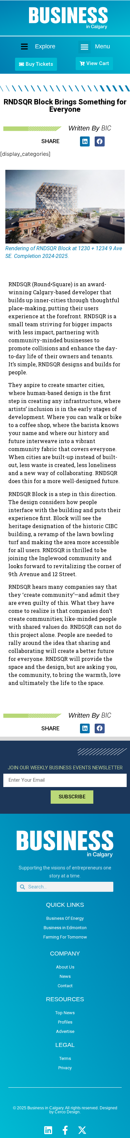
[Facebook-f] (65, 1130)
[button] (84, 47)
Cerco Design (67, 1112)
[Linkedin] (48, 1130)
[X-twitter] (82, 1130)
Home (18, 46)
